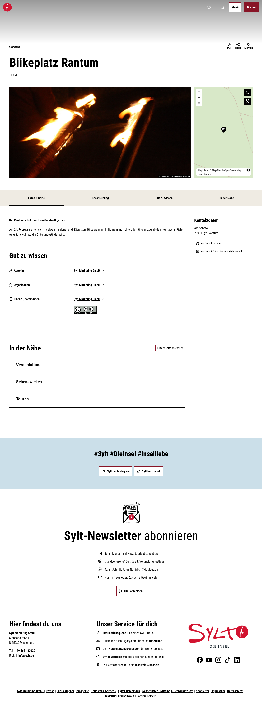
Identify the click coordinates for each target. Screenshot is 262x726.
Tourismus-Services (103, 691)
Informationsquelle (114, 633)
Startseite (14, 46)
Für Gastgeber (65, 691)
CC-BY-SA (186, 176)
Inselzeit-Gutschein (147, 665)
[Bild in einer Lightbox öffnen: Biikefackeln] (100, 132)
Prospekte (82, 691)
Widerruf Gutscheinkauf (119, 696)
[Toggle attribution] (248, 170)
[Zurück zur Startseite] (7, 7)
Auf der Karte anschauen (170, 348)
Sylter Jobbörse (112, 657)
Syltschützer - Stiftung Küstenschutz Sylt (167, 691)
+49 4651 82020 (25, 651)
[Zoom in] (199, 92)
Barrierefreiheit (146, 696)
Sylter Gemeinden (129, 691)
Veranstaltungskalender (124, 649)
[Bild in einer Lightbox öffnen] (218, 636)
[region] (223, 132)
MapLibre (203, 170)
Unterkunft (155, 641)
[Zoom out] (199, 97)
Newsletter (202, 691)
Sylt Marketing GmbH (30, 691)
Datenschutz (235, 691)
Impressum (218, 691)
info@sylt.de (26, 655)
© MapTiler (215, 170)
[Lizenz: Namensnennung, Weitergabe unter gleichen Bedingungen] (85, 313)
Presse (50, 691)
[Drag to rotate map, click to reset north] (199, 103)
